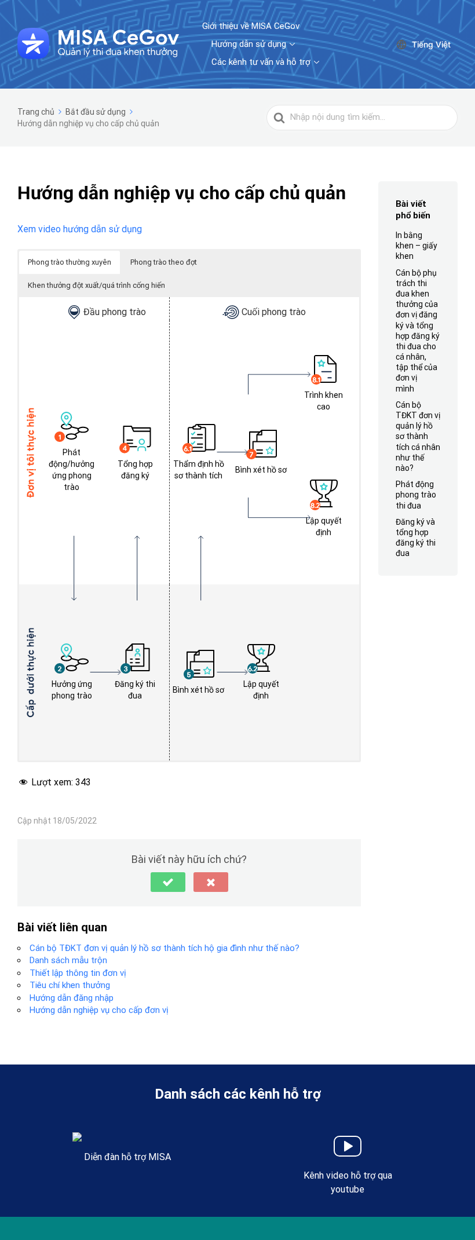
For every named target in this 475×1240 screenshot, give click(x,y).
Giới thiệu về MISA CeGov (250, 26)
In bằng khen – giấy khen (416, 246)
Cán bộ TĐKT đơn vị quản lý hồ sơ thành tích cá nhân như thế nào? (418, 436)
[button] (168, 882)
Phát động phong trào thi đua (416, 495)
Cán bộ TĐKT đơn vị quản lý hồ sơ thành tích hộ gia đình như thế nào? (164, 948)
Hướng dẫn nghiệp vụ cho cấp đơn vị (99, 1010)
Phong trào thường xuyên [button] (69, 262)
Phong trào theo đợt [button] (163, 262)
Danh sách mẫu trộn (68, 960)
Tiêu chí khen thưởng (70, 985)
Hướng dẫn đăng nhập (72, 998)
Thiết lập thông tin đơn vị (78, 973)
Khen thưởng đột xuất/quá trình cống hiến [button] (96, 285)
